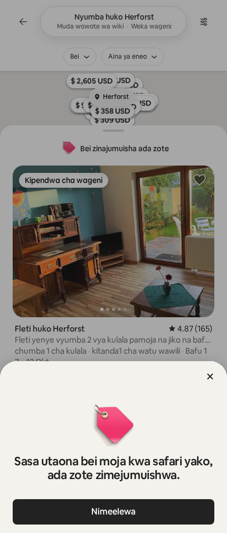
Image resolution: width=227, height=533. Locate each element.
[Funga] (210, 376)
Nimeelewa (113, 511)
